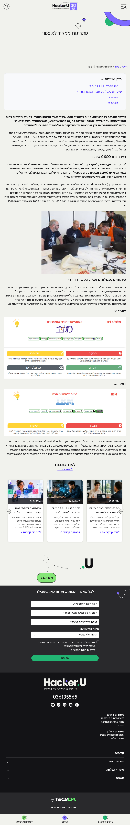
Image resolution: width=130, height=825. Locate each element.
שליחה (65, 657)
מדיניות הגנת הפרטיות (83, 650)
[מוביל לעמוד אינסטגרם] (64, 704)
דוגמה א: (113, 97)
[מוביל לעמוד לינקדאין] (70, 704)
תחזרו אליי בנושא (89, 629)
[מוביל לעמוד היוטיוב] (53, 704)
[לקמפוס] (6, 6)
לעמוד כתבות (64, 469)
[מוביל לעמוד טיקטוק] (58, 704)
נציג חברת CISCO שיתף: (103, 86)
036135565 (65, 697)
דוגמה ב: (113, 103)
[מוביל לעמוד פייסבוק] (76, 704)
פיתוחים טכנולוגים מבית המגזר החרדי (99, 91)
